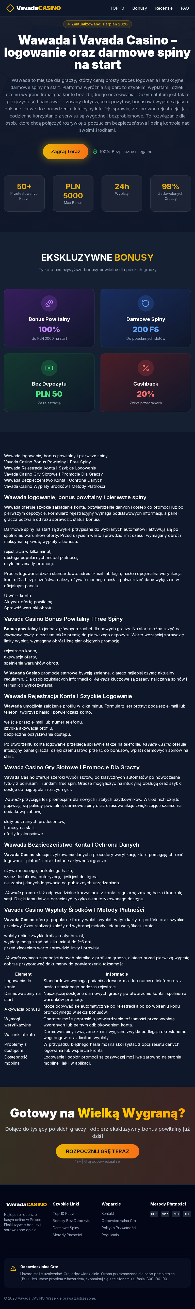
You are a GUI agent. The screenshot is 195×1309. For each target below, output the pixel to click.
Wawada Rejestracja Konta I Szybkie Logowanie (50, 467)
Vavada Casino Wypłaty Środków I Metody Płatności (54, 486)
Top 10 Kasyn (64, 1213)
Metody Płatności (67, 1235)
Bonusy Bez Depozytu (71, 1220)
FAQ (185, 8)
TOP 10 (117, 8)
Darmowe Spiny (66, 1228)
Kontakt (108, 1213)
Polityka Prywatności (119, 1228)
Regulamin (110, 1235)
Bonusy (139, 8)
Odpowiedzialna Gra (119, 1220)
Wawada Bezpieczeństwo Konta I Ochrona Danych (53, 480)
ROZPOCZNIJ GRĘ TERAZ (97, 1151)
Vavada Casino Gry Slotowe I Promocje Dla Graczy (53, 474)
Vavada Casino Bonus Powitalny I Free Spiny (47, 461)
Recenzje (164, 8)
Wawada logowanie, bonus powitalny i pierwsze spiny (56, 455)
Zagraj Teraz (65, 151)
